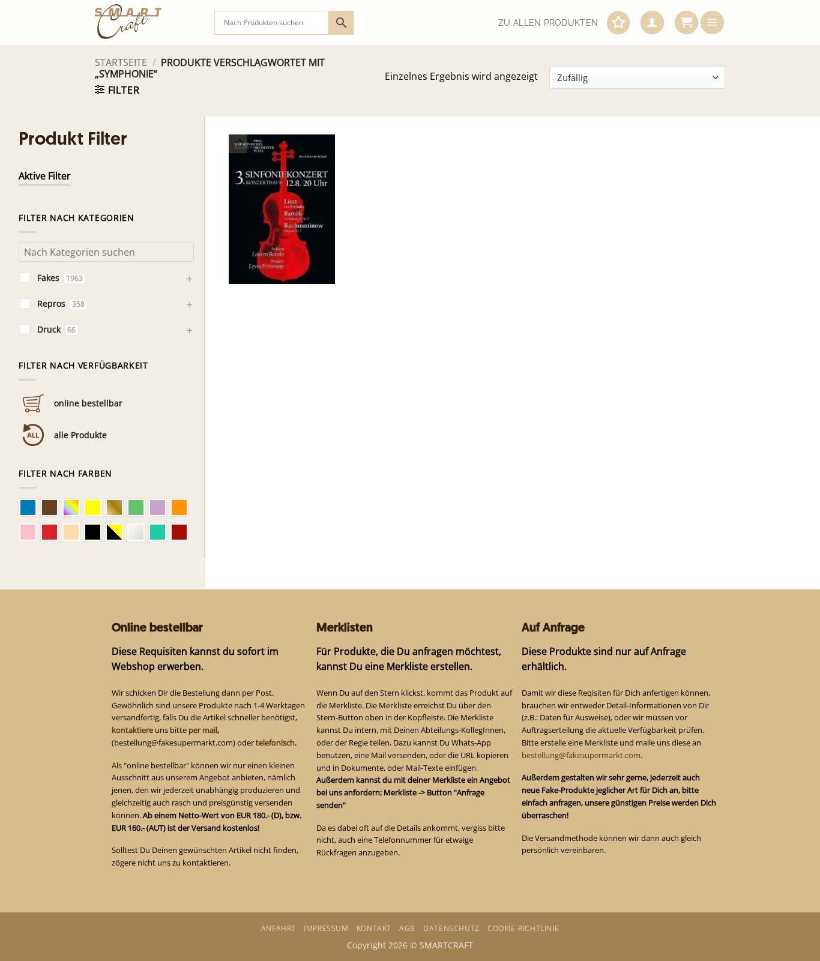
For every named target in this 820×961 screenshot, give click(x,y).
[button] (652, 23)
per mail (202, 730)
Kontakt (374, 928)
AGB (407, 928)
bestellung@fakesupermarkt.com (581, 755)
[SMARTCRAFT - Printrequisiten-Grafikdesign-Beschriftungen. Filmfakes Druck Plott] (145, 22)
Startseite (121, 62)
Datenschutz (451, 928)
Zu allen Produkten (548, 23)
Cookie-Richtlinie (523, 928)
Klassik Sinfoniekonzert (267, 258)
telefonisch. (276, 742)
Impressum (326, 928)
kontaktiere (132, 730)
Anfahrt (278, 928)
